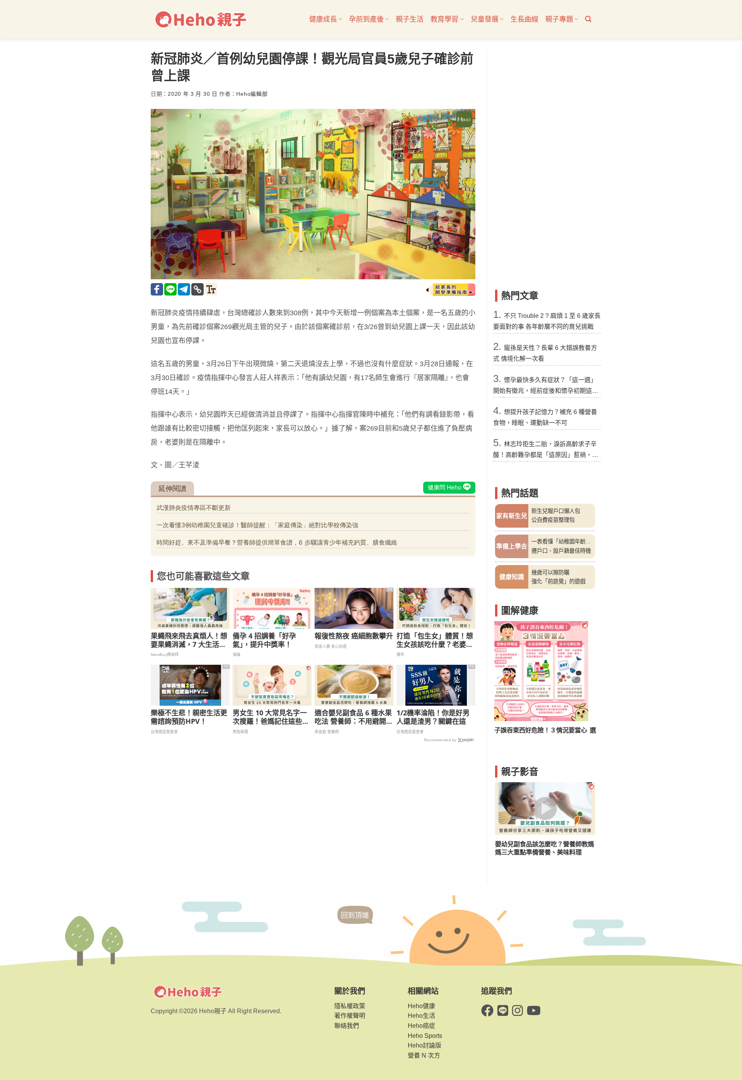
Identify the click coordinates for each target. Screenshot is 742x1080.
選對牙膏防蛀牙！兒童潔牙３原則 (541, 730)
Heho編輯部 (251, 94)
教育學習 (444, 19)
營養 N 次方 (424, 1055)
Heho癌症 (421, 1025)
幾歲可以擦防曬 (550, 572)
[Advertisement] (545, 166)
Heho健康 (421, 1006)
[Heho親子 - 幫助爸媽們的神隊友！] (200, 19)
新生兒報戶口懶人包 (555, 511)
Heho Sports (425, 1035)
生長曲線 (524, 19)
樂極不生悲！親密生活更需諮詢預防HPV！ (189, 717)
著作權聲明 (349, 1015)
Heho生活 (421, 1015)
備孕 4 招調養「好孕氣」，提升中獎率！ (264, 640)
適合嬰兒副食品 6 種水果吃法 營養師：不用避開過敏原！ (354, 717)
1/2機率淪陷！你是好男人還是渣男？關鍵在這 (433, 717)
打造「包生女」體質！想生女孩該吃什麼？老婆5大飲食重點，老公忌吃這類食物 (435, 640)
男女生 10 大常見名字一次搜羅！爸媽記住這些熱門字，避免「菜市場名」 (271, 717)
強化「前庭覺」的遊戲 (558, 581)
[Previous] (506, 682)
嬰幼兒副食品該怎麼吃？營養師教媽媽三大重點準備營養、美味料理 (544, 848)
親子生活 (410, 19)
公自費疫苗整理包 (553, 520)
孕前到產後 (366, 19)
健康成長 (323, 19)
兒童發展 (485, 19)
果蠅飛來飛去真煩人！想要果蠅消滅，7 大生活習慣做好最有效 (189, 640)
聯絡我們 (346, 1025)
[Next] (584, 682)
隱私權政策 (349, 1006)
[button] (588, 19)
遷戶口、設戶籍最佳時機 (561, 551)
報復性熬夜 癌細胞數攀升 (354, 636)
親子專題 (559, 19)
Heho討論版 (424, 1045)
